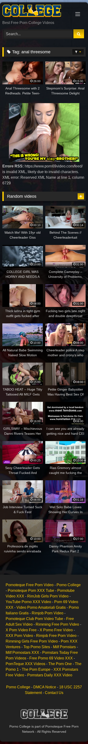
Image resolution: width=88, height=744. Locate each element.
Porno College (69, 585)
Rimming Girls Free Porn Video (32, 641)
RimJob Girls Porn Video (48, 596)
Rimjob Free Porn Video (56, 636)
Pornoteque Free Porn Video (30, 585)
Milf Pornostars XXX (22, 653)
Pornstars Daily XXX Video (49, 675)
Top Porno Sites (36, 647)
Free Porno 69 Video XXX (51, 658)
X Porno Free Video (56, 630)
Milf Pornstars (64, 647)
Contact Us (54, 693)
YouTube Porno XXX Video (28, 602)
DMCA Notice (44, 687)
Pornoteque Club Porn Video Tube (34, 619)
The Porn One (60, 664)
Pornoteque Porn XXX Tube (31, 591)
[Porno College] (36, 12)
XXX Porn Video (19, 636)
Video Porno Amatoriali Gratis (41, 607)
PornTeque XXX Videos (25, 664)
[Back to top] (73, 730)
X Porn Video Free (21, 630)
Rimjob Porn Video (47, 613)
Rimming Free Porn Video (57, 624)
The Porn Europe (36, 669)
